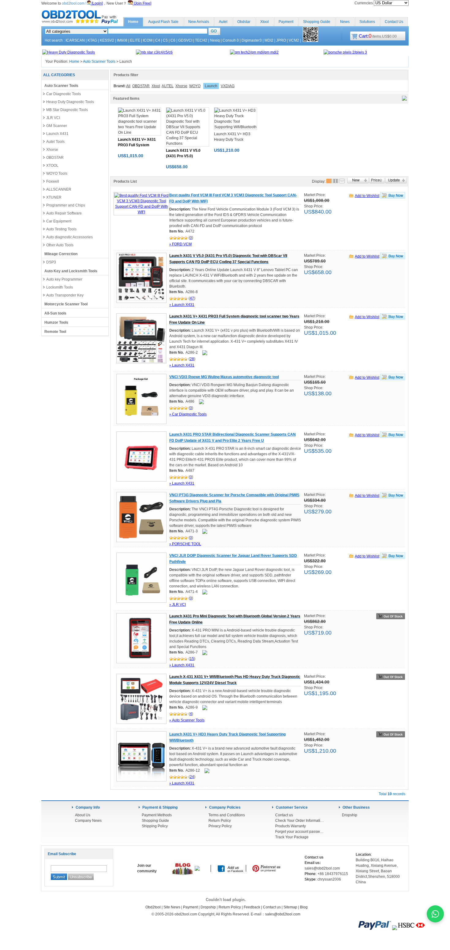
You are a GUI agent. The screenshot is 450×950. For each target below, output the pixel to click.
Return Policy (219, 820)
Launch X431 (57, 134)
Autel (223, 22)
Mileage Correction (60, 254)
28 (192, 359)
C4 (157, 40)
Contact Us (394, 22)
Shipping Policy (155, 826)
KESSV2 (107, 40)
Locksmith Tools (59, 287)
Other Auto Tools (59, 245)
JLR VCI (53, 118)
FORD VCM (180, 244)
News (345, 22)
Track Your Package (292, 837)
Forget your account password (299, 831)
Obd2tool (153, 907)
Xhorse (52, 149)
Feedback (252, 907)
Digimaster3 (252, 40)
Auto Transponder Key (65, 295)
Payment (286, 22)
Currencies (364, 3)
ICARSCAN (75, 40)
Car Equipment (58, 221)
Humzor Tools (56, 322)
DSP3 (51, 262)
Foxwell (52, 181)
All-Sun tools (55, 313)
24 (192, 777)
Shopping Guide (316, 22)
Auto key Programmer (64, 279)
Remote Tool (55, 332)
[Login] (97, 3)
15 (192, 659)
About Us (82, 815)
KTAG (92, 40)
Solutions (367, 22)
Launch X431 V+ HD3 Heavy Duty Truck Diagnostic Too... (232, 139)
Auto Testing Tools (61, 229)
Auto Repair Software (64, 213)
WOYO (195, 86)
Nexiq (215, 40)
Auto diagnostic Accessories (69, 237)
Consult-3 (231, 40)
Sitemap (290, 907)
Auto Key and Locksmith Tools (70, 271)
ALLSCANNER (58, 189)
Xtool (264, 22)
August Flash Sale (163, 22)
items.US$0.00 (378, 36)
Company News (88, 820)
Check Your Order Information (299, 820)
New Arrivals (198, 22)
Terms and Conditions (226, 815)
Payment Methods (157, 815)
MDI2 (268, 40)
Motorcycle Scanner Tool (66, 304)
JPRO (281, 40)
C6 (173, 40)
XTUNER (54, 197)
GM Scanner (56, 126)
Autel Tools (55, 142)
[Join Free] (142, 3)
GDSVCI (185, 40)
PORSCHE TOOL (185, 544)
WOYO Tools (56, 173)
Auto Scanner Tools (99, 61)
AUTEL (168, 86)
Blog (304, 907)
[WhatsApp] (435, 913)
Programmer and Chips (65, 205)
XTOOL (52, 165)
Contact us (284, 815)
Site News (171, 907)
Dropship (349, 815)
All (128, 86)
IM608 (122, 40)
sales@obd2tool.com (282, 914)
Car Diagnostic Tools (63, 94)
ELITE (135, 40)
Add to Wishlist (367, 196)
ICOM (147, 40)
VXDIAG (227, 86)
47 (192, 298)
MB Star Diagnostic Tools (67, 110)
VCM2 (294, 40)
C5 (165, 40)
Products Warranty (290, 826)
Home (133, 22)
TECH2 (201, 40)
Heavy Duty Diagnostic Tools (70, 102)
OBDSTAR (55, 157)
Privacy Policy (220, 826)
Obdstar (243, 22)
